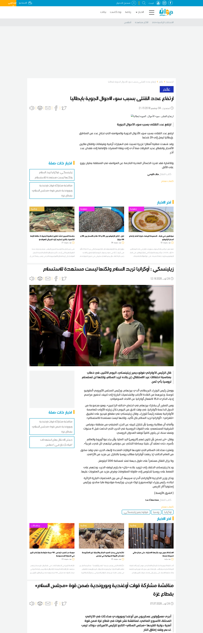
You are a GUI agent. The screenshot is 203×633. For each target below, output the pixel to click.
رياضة (128, 12)
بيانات (103, 12)
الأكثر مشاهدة (141, 22)
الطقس (127, 22)
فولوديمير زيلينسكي (136, 512)
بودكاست (115, 12)
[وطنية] (51, 219)
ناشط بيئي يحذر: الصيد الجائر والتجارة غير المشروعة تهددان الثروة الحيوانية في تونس (103, 554)
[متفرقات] (51, 535)
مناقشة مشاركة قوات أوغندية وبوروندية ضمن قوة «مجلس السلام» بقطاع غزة (52, 190)
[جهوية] (101, 219)
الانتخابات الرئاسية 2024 (163, 22)
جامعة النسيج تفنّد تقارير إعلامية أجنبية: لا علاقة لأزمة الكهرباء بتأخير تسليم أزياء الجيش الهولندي (52, 237)
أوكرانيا (167, 512)
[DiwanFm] (166, 12)
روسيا (156, 512)
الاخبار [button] (141, 12)
